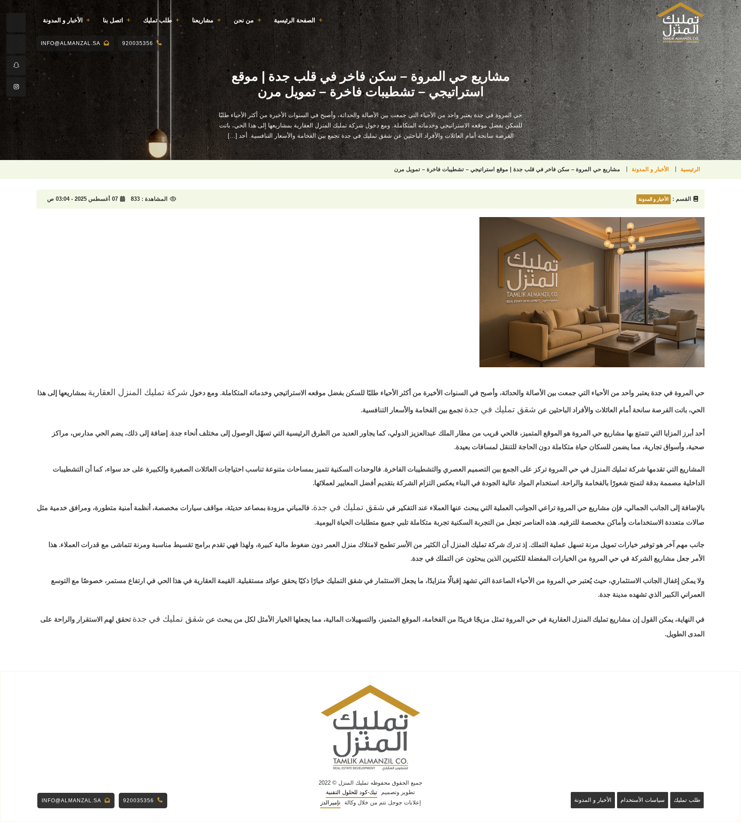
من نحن (244, 20)
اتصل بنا (113, 20)
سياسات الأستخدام (643, 800)
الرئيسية (690, 169)
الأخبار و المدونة (63, 20)
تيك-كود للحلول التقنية (351, 792)
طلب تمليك (157, 20)
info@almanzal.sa (70, 43)
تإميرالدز (330, 802)
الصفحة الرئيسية (294, 20)
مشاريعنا (203, 20)
